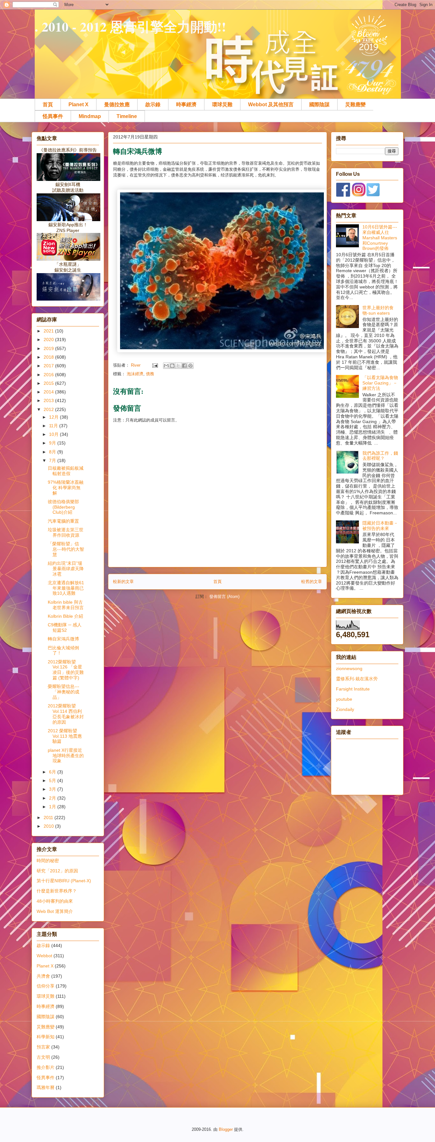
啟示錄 (152, 104)
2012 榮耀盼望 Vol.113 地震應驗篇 (65, 736)
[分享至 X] (178, 365)
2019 (49, 348)
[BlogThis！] (172, 365)
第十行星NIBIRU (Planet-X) (64, 880)
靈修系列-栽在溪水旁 (357, 678)
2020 (49, 339)
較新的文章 (123, 581)
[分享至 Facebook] (184, 365)
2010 (49, 826)
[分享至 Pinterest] (190, 365)
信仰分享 (45, 986)
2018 (49, 357)
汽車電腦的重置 (63, 521)
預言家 (43, 1046)
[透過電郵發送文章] (154, 365)
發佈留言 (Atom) (224, 596)
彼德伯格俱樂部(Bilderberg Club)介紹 (63, 507)
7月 (53, 460)
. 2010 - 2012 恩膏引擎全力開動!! (130, 26)
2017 (49, 365)
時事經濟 (186, 104)
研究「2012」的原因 (57, 870)
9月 (53, 442)
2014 (49, 391)
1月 (53, 806)
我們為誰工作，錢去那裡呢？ (380, 456)
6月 (53, 771)
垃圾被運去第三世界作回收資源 (65, 532)
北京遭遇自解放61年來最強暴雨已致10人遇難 (66, 588)
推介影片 (45, 1067)
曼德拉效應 (117, 104)
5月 (53, 780)
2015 (49, 383)
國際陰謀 (319, 104)
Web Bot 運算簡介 (55, 911)
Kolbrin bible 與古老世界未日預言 (66, 605)
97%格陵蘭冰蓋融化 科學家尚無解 (65, 488)
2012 (49, 409)
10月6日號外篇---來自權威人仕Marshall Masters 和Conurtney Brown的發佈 (379, 237)
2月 (53, 798)
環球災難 (222, 104)
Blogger (226, 1129)
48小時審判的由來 (55, 901)
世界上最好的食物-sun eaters (378, 310)
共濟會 (43, 976)
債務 (150, 373)
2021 (49, 330)
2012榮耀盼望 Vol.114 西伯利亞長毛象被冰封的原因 (66, 713)
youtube (344, 699)
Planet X (78, 104)
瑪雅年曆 (45, 1087)
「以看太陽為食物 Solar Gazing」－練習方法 (380, 383)
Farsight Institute (353, 688)
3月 (53, 789)
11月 (54, 425)
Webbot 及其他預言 (271, 104)
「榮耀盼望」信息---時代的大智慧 (66, 549)
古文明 (43, 1057)
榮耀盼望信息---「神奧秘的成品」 (63, 692)
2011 (49, 817)
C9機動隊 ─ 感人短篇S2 (65, 627)
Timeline (127, 116)
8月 (53, 451)
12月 (54, 417)
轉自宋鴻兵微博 (63, 638)
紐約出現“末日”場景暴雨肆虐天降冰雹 (66, 569)
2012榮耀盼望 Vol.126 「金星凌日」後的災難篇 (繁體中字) (66, 669)
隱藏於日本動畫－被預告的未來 (380, 525)
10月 (54, 434)
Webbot (44, 955)
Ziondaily (345, 709)
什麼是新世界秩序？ (57, 890)
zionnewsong (349, 668)
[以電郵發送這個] (166, 365)
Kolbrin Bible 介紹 (65, 616)
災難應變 (355, 104)
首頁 (48, 104)
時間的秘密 (48, 860)
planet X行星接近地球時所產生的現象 (66, 756)
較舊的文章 (311, 581)
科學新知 (45, 1036)
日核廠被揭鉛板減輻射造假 (65, 471)
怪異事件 (53, 116)
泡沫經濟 (135, 373)
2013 (49, 400)
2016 (49, 374)
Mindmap (90, 116)
